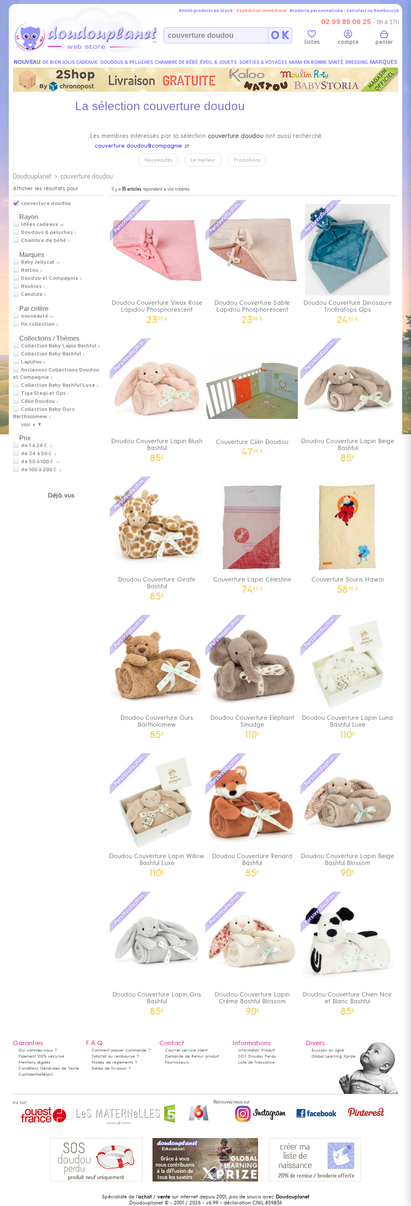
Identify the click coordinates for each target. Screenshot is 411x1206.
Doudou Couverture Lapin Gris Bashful (156, 1000)
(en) (49, 1074)
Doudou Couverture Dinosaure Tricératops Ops (347, 309)
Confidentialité (32, 1074)
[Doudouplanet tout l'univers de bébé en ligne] (101, 50)
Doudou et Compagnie (49, 278)
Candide (32, 294)
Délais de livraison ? (111, 1068)
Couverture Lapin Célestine (252, 582)
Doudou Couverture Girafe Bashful (156, 585)
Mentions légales (34, 1062)
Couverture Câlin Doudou (252, 444)
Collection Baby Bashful (51, 354)
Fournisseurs (177, 1062)
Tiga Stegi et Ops (43, 393)
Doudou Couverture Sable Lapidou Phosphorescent (252, 309)
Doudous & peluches (47, 232)
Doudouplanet (32, 176)
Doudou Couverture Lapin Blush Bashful (156, 447)
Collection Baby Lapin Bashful (58, 346)
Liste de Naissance (256, 1062)
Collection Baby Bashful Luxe (58, 385)
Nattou (30, 270)
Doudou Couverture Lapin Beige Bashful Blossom (347, 862)
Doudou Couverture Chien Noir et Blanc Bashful (347, 1000)
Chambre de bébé (43, 240)
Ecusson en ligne (327, 1050)
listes (312, 42)
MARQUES (383, 62)
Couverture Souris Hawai (347, 582)
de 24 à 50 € (38, 453)
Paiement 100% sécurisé (41, 1056)
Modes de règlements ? (114, 1062)
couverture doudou (87, 176)
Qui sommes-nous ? (37, 1050)
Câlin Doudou (38, 401)
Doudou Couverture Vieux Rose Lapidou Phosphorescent (157, 309)
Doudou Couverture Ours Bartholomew (156, 724)
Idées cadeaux (39, 224)
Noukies (31, 286)
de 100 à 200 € (41, 469)
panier (384, 42)
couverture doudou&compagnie (138, 146)
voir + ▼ (31, 424)
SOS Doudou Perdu (257, 1056)
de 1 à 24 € (36, 445)
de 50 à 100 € (40, 461)
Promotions (247, 160)
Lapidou (31, 362)
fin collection (38, 324)
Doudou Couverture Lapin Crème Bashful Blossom (252, 1000)
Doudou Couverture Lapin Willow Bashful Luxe (156, 862)
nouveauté (34, 316)
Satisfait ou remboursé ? (115, 1056)
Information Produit (256, 1050)
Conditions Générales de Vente (48, 1068)
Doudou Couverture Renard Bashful (252, 862)
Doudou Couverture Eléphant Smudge (252, 724)
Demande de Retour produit (192, 1056)
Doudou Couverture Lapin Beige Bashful (347, 447)
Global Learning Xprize (333, 1056)
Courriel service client (186, 1050)
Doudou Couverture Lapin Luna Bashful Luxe (347, 724)
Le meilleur (203, 160)
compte (348, 42)
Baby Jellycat (38, 262)
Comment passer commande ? (121, 1050)
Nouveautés (158, 160)
